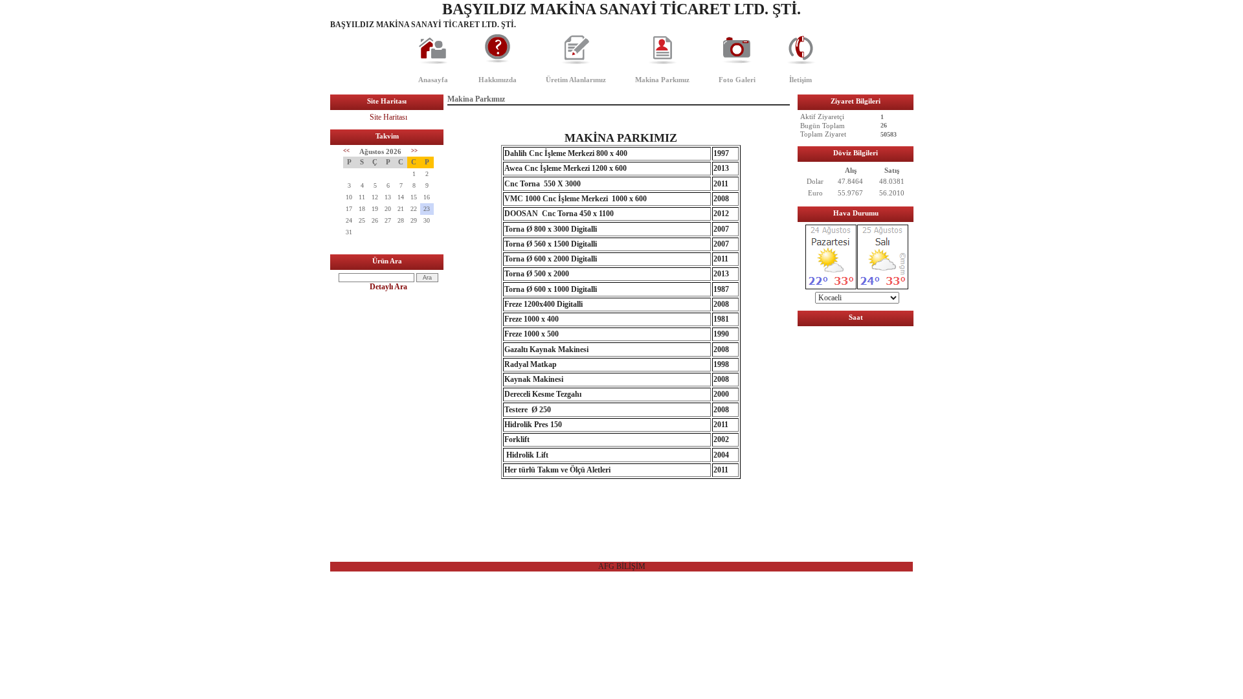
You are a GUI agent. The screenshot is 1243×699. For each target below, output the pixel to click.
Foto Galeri (737, 79)
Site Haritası (388, 117)
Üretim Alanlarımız (576, 79)
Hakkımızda (497, 79)
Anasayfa (433, 79)
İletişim (800, 79)
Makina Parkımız (662, 79)
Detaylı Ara (388, 286)
